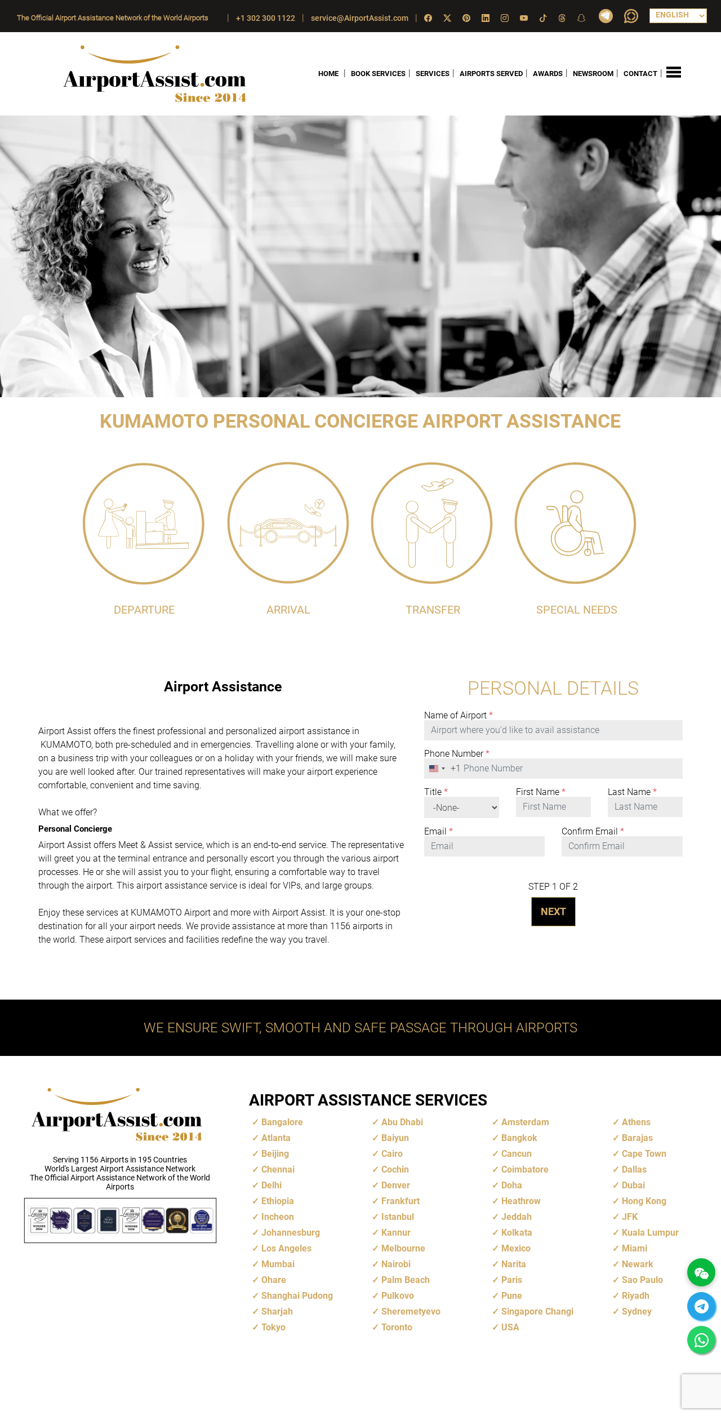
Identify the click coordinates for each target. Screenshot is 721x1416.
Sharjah (277, 1311)
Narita (513, 1264)
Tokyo (273, 1327)
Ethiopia (277, 1201)
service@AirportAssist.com (359, 18)
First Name (541, 792)
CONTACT (640, 73)
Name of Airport (458, 715)
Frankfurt (400, 1201)
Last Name (632, 792)
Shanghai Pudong (297, 1295)
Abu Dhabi (402, 1122)
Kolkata (516, 1232)
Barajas (637, 1138)
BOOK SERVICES (378, 73)
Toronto (396, 1327)
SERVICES (432, 73)
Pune (511, 1295)
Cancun (516, 1153)
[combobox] (443, 768)
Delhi (271, 1185)
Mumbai (278, 1264)
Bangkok (519, 1138)
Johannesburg (290, 1232)
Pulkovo (397, 1295)
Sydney (637, 1311)
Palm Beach (405, 1280)
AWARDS (548, 73)
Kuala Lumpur (650, 1232)
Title (436, 792)
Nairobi (396, 1264)
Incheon (277, 1216)
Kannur (396, 1232)
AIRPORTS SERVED (491, 73)
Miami (634, 1248)
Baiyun (395, 1138)
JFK (630, 1216)
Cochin (395, 1169)
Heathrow (521, 1201)
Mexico (516, 1248)
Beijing (275, 1153)
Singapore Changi (537, 1311)
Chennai (278, 1169)
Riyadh (635, 1295)
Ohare (273, 1280)
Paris (511, 1280)
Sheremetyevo (410, 1311)
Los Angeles (286, 1248)
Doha (511, 1185)
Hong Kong (644, 1201)
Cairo (392, 1153)
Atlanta (276, 1138)
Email (438, 831)
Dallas (634, 1169)
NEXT (553, 911)
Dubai (633, 1185)
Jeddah (516, 1216)
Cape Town (644, 1153)
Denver (395, 1185)
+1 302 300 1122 (265, 18)
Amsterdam (525, 1122)
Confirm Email (593, 831)
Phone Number (456, 753)
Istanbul (397, 1216)
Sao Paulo (642, 1280)
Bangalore (282, 1122)
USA (510, 1327)
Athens (636, 1122)
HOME (328, 73)
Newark (637, 1264)
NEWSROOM (593, 73)
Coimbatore (525, 1169)
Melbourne (403, 1248)
